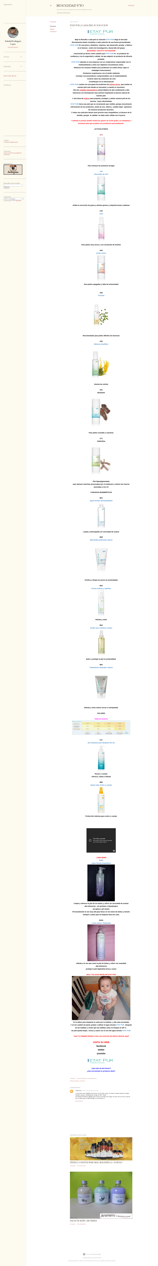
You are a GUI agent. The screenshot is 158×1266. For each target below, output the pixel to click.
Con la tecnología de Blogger (93, 1254)
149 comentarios (81, 1224)
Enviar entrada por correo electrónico (86, 1078)
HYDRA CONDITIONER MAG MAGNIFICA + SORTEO (96, 1162)
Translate (18, 200)
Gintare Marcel (97, 1257)
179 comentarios (81, 1165)
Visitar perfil (13, 47)
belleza (52, 29)
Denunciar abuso (10, 76)
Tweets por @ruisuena (11, 142)
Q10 (101, 135)
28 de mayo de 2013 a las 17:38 (90, 1090)
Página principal (63, 13)
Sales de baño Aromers (83, 1220)
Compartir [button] (53, 22)
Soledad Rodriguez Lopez (13, 42)
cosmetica (53, 31)
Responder (79, 1101)
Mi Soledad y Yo (70, 5)
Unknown (78, 1090)
